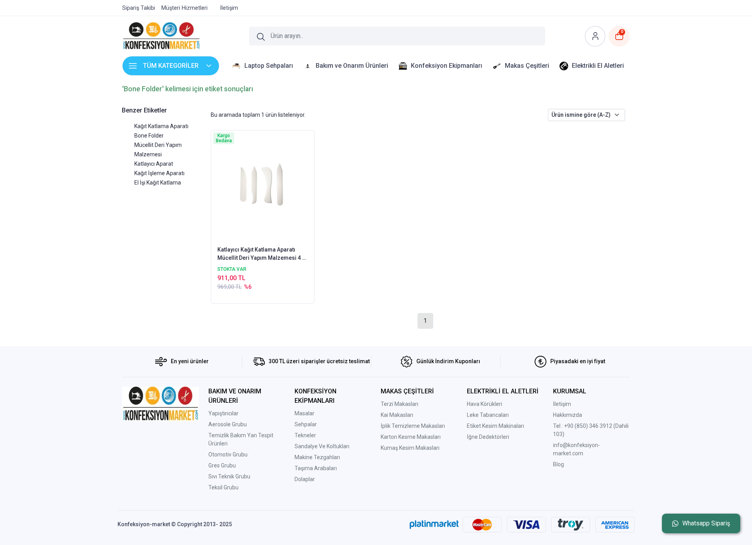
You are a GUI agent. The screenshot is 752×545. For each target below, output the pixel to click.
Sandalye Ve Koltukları (322, 446)
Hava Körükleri (484, 404)
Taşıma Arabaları (316, 468)
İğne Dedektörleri (488, 437)
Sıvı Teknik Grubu (229, 476)
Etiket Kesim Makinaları (495, 426)
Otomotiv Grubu (228, 454)
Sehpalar (306, 424)
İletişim (562, 404)
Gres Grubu (222, 465)
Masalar (305, 413)
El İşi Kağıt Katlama (157, 182)
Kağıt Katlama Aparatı (161, 126)
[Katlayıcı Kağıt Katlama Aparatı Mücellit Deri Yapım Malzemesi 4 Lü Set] (262, 187)
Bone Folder (149, 135)
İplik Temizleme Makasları (413, 426)
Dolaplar (305, 479)
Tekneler (305, 435)
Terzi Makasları (399, 404)
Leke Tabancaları (488, 415)
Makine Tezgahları (317, 457)
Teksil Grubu (223, 487)
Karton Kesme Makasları (411, 437)
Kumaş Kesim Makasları (410, 448)
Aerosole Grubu (227, 424)
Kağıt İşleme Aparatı (159, 173)
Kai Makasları (397, 415)
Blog (558, 464)
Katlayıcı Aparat (153, 164)
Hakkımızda (567, 415)
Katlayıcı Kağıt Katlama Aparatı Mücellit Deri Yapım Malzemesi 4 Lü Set (262, 254)
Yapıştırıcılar (223, 413)
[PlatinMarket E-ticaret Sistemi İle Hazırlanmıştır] (434, 524)
